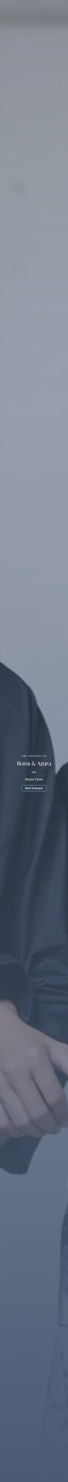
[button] (34, 788)
